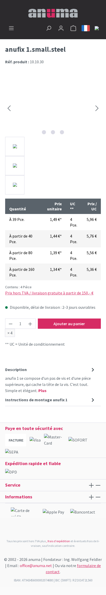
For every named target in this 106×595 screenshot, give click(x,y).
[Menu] (11, 28)
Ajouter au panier (69, 323)
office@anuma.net (36, 565)
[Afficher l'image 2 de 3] (53, 132)
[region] (53, 136)
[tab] (50, 380)
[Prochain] (97, 108)
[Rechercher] (48, 28)
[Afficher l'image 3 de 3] (62, 132)
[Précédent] (9, 108)
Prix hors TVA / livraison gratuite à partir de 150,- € (49, 292)
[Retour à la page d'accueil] (53, 12)
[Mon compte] (61, 28)
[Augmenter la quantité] (30, 324)
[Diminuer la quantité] (10, 324)
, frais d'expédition (58, 541)
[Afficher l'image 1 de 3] (44, 132)
